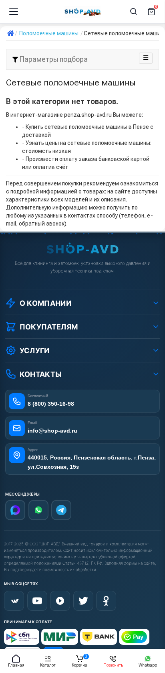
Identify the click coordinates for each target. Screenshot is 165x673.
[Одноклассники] (106, 601)
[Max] (15, 510)
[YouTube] (37, 601)
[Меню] (14, 12)
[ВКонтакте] (14, 601)
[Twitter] (83, 601)
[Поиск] (134, 12)
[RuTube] (60, 601)
